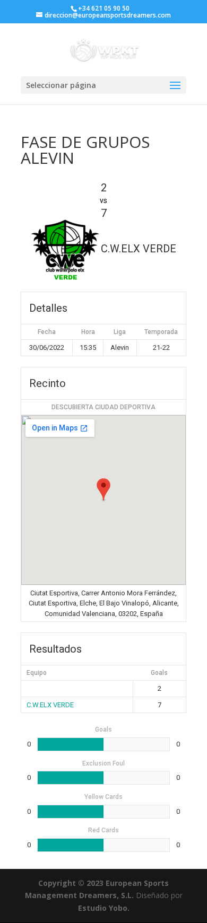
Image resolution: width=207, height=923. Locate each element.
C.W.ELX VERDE (50, 705)
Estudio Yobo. (104, 908)
